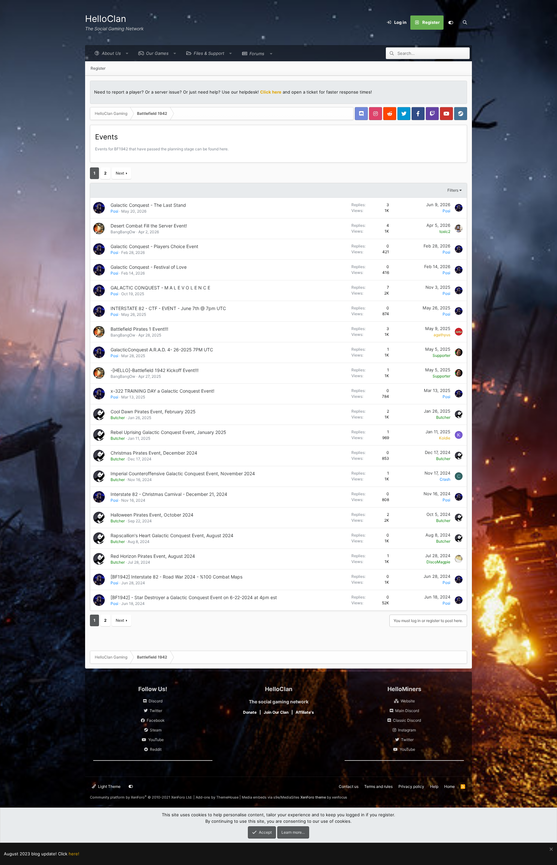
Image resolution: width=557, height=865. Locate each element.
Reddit (155, 749)
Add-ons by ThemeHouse (217, 797)
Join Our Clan (276, 712)
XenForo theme (313, 797)
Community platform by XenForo (141, 797)
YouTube (156, 739)
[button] (110, 53)
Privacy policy (411, 786)
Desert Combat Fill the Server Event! (149, 225)
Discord (155, 701)
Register (98, 68)
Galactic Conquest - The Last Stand (148, 205)
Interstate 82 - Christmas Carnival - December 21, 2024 (169, 494)
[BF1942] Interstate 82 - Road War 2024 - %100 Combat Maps (176, 576)
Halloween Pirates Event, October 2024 (152, 515)
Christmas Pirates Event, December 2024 (154, 453)
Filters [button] (452, 190)
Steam (155, 730)
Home (449, 786)
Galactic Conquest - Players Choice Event (154, 246)
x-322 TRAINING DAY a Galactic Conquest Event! (162, 391)
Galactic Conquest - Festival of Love (149, 267)
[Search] (465, 22)
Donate (250, 712)
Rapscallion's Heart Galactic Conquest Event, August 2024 (172, 535)
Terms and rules (378, 786)
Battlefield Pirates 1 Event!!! (139, 329)
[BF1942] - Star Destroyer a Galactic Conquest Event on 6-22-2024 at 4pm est (194, 597)
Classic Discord (407, 720)
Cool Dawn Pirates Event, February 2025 (153, 411)
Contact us (348, 786)
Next (120, 173)
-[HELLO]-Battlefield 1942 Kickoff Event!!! (155, 370)
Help (434, 786)
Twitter (156, 710)
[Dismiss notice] (550, 850)
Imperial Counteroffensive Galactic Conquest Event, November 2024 (183, 473)
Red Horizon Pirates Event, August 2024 (153, 556)
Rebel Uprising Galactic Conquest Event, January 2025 (168, 432)
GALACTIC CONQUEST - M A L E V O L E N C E (160, 287)
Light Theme (109, 786)
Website (408, 701)
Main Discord (407, 710)
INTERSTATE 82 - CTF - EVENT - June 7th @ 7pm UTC (168, 308)
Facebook (156, 720)
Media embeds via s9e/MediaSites (270, 797)
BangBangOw (123, 231)
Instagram (407, 730)
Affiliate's (305, 712)
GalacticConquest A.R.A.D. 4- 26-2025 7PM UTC (162, 349)
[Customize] (451, 22)
